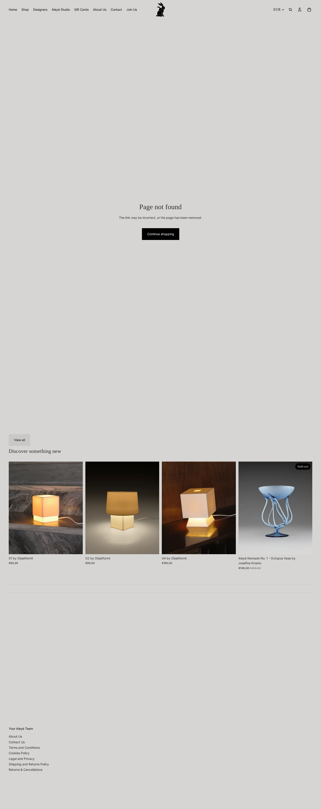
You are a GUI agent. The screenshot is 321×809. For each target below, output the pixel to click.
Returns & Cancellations (25, 769)
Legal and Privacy (22, 759)
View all (19, 440)
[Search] (290, 9)
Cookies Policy (19, 753)
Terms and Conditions (24, 747)
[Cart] (309, 9)
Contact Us (17, 742)
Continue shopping (160, 234)
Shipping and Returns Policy (29, 764)
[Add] (76, 547)
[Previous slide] (15, 508)
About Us (15, 736)
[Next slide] (76, 508)
